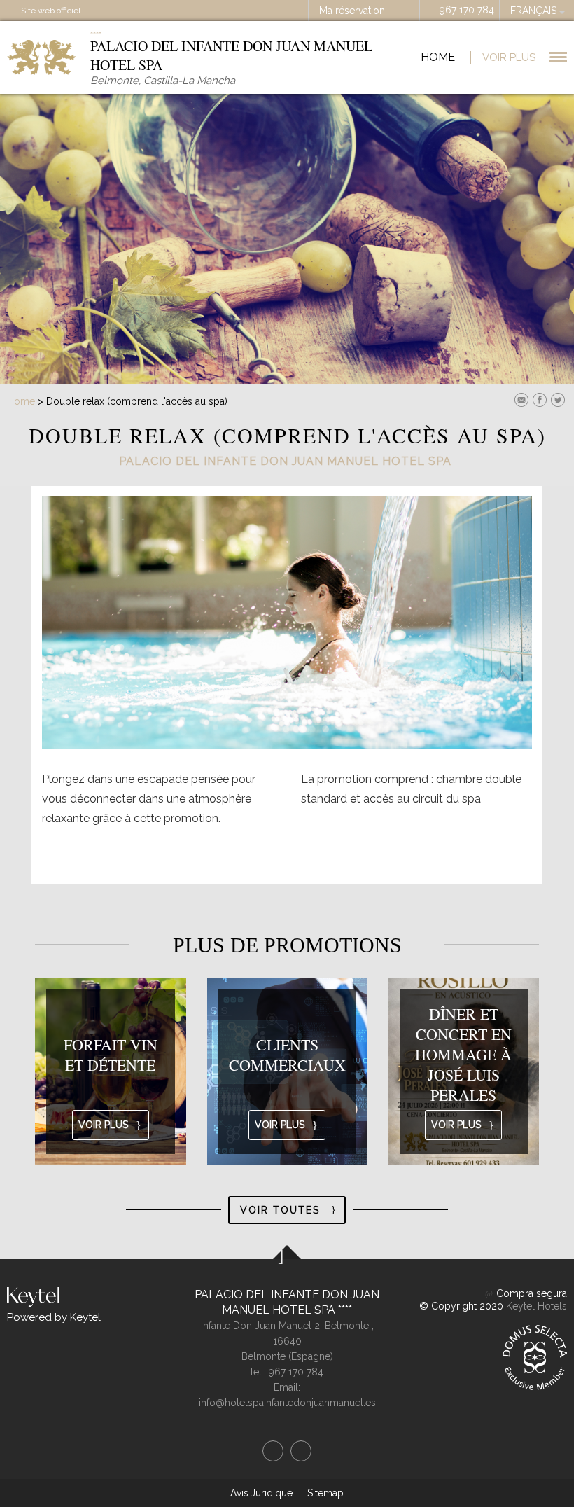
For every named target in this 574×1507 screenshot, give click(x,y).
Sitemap (325, 1493)
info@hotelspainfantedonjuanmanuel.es (287, 1402)
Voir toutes (280, 1210)
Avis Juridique (261, 1493)
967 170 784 (467, 9)
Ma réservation (352, 10)
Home (438, 57)
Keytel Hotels (536, 1306)
